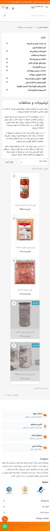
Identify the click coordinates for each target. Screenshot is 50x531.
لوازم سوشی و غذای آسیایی (35, 82)
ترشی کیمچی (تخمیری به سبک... (25, 205)
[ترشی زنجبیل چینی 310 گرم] (25, 314)
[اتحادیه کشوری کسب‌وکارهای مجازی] (9, 490)
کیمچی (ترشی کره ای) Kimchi (25, 374)
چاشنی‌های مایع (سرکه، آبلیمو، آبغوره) (31, 86)
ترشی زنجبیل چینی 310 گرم (25, 332)
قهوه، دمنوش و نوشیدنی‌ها (35, 78)
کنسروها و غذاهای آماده (37, 90)
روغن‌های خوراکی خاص (37, 63)
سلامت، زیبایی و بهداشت (36, 70)
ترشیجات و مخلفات (38, 55)
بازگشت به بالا (11, 395)
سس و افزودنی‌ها (39, 67)
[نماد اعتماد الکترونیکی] (41, 490)
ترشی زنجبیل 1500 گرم (25, 290)
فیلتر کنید (9, 162)
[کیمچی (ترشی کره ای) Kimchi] (25, 356)
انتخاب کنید (33, 161)
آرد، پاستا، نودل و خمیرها (36, 43)
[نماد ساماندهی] (25, 490)
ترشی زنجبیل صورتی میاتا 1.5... (25, 247)
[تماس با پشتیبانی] (5, 519)
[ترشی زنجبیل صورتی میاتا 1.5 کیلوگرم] (25, 229)
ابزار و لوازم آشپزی (39, 47)
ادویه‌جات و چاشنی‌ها (38, 51)
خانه (43, 38)
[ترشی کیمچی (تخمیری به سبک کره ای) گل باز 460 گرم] (25, 187)
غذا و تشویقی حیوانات (37, 74)
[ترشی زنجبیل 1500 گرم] (25, 272)
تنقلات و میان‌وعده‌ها (38, 59)
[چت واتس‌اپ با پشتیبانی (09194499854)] (5, 526)
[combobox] (28, 15)
